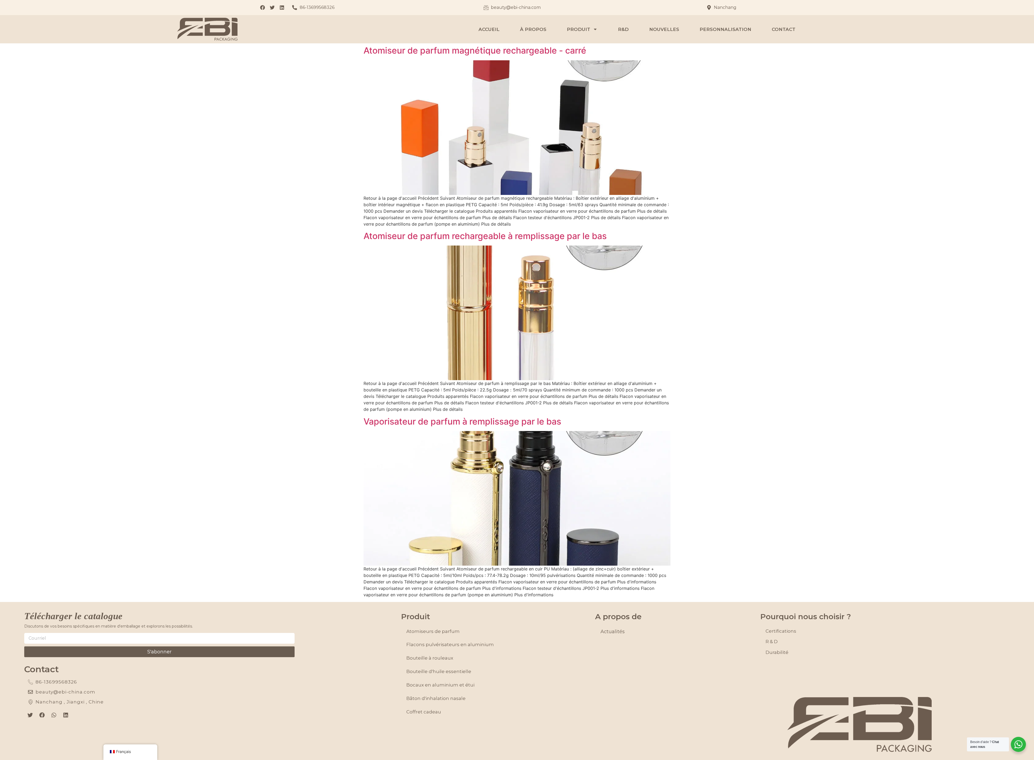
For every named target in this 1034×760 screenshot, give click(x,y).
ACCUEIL (488, 29)
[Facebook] (42, 715)
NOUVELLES (664, 29)
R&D (623, 29)
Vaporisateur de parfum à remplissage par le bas (462, 421)
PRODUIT (578, 29)
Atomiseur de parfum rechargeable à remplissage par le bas (485, 236)
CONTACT (783, 29)
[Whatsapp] (54, 715)
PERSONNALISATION (725, 29)
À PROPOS (533, 29)
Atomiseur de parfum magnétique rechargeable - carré (475, 50)
